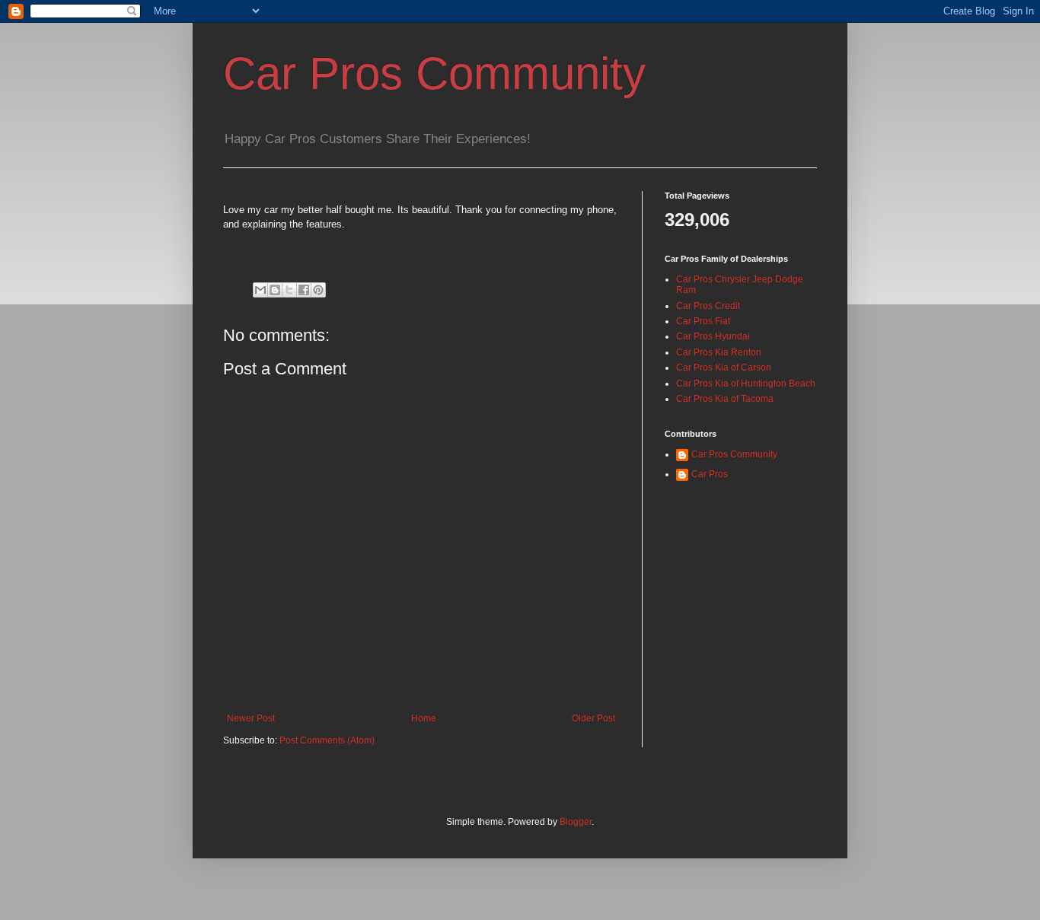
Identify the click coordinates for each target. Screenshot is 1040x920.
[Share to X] (289, 290)
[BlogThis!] (274, 290)
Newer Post (251, 718)
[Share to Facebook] (303, 290)
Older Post (593, 718)
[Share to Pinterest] (318, 290)
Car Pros (709, 474)
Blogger (576, 822)
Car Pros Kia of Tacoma (725, 398)
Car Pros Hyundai (713, 336)
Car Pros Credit (708, 306)
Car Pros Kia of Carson (723, 367)
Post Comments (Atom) (327, 740)
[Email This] (260, 290)
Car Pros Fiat (703, 321)
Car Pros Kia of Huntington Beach (745, 383)
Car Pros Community (434, 73)
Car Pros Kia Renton (718, 352)
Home (423, 718)
